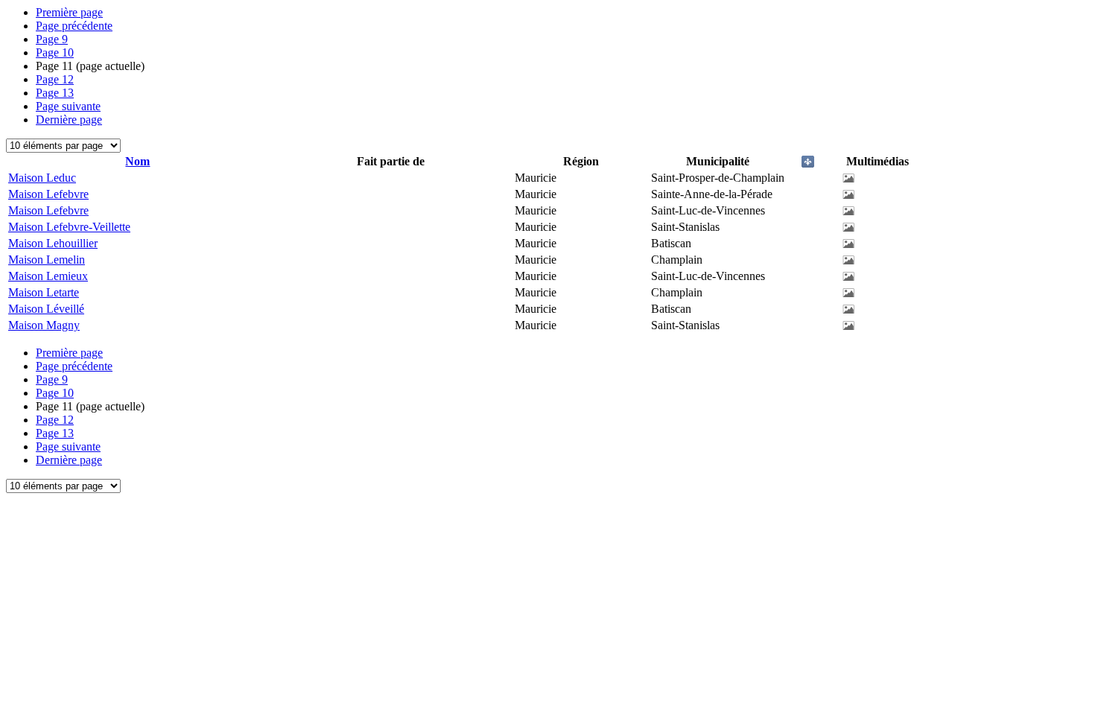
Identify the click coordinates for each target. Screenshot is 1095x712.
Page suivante (68, 106)
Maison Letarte (43, 292)
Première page (69, 12)
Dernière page (69, 119)
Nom (137, 161)
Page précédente (74, 25)
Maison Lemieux (48, 276)
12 (55, 79)
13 (55, 92)
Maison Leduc (42, 177)
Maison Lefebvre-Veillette (69, 226)
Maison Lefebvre (48, 194)
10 (55, 52)
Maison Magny (44, 325)
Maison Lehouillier (53, 243)
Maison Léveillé (46, 308)
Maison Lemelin (46, 259)
